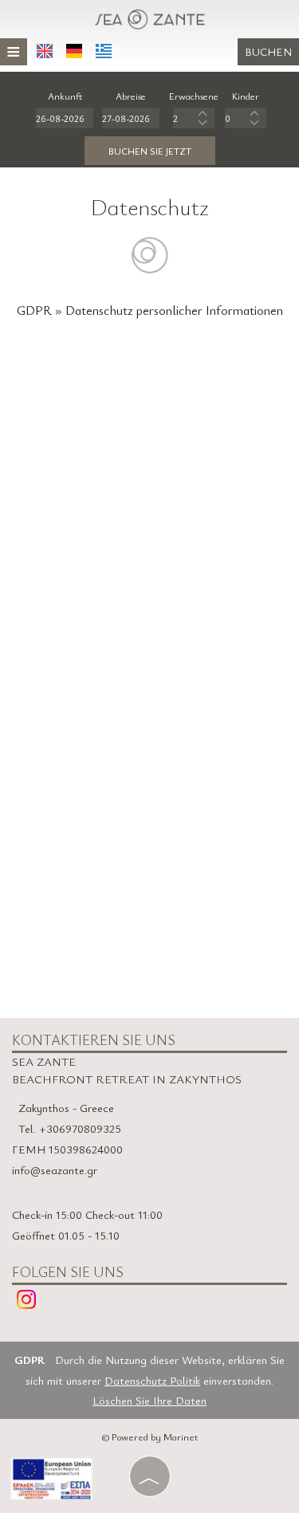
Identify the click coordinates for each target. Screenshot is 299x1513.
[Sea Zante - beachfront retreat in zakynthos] (150, 17)
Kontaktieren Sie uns (93, 1039)
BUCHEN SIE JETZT (149, 150)
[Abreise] (131, 118)
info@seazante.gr (54, 1169)
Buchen (268, 51)
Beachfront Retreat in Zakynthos (127, 1079)
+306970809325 (80, 1128)
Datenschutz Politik (152, 1380)
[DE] (74, 51)
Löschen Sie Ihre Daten (149, 1400)
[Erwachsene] (193, 118)
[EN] (45, 51)
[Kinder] (245, 118)
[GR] (104, 51)
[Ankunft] (64, 118)
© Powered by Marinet (150, 1437)
